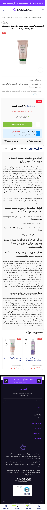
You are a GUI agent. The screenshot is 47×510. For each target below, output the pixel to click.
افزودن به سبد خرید (18, 124)
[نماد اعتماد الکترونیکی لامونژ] (18, 490)
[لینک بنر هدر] (22, 3)
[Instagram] (6, 381)
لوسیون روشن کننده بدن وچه (12, 359)
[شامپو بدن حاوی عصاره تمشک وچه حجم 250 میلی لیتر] (33, 346)
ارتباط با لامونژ (37, 415)
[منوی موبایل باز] (42, 9)
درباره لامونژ (38, 412)
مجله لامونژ (38, 418)
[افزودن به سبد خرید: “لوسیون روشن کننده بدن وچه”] (6, 340)
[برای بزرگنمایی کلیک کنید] (40, 70)
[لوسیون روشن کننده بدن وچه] (12, 346)
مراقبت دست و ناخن (21, 17)
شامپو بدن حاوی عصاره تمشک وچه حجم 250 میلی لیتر (34, 360)
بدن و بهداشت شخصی (38, 17)
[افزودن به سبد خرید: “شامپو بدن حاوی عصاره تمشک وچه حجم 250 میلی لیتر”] (26, 340)
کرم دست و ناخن (7, 17)
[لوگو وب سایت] (22, 9)
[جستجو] (3, 9)
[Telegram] (39, 381)
